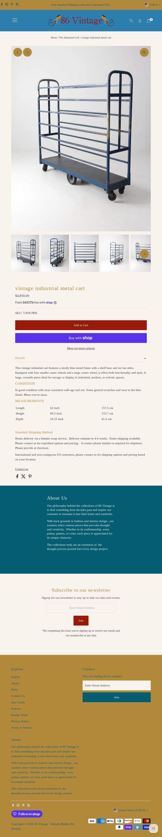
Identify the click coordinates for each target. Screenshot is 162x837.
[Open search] (131, 20)
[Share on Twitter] (23, 477)
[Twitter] (17, 5)
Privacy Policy (20, 721)
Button (55, 558)
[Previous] (17, 52)
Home (54, 37)
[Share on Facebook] (17, 477)
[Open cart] (149, 20)
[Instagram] (6, 5)
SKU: (18, 313)
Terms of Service (21, 727)
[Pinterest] (12, 5)
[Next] (27, 52)
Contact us (21, 469)
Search (15, 677)
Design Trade (19, 715)
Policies (16, 708)
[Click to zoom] (144, 52)
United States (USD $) (132, 810)
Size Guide (18, 702)
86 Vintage (41, 824)
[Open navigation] (14, 21)
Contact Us (18, 695)
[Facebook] (2, 5)
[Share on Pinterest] (30, 477)
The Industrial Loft (69, 37)
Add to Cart (81, 325)
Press (14, 689)
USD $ (153, 4)
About (15, 683)
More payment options (81, 348)
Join (81, 620)
